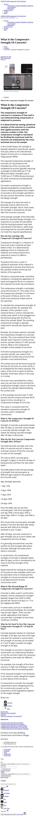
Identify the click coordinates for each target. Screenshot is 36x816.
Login (2, 772)
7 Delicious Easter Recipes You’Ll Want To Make (14, 725)
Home (5, 46)
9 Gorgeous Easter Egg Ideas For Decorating (12, 724)
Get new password (5, 775)
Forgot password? (5, 770)
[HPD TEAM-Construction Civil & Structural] (13, 1)
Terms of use (7, 755)
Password (3, 765)
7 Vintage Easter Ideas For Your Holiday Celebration (15, 729)
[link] (6, 76)
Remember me (6, 769)
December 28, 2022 (6, 56)
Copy (19, 814)
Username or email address (8, 764)
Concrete (6, 48)
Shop (5, 752)
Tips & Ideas (7, 749)
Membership (7, 754)
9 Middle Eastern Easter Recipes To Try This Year (14, 727)
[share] (29, 75)
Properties (6, 751)
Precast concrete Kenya (17, 76)
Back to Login (4, 777)
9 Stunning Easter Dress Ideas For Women (12, 722)
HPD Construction (6, 58)
